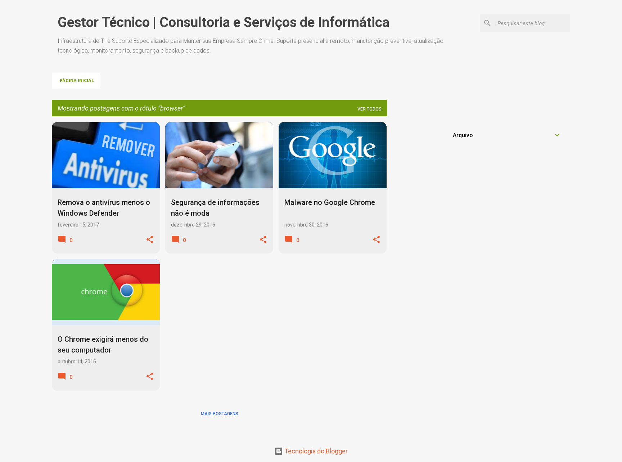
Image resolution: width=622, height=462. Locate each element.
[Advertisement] (507, 172)
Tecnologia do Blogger (315, 451)
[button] (149, 240)
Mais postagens (219, 413)
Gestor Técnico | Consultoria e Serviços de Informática (223, 22)
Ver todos (369, 109)
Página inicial (77, 80)
